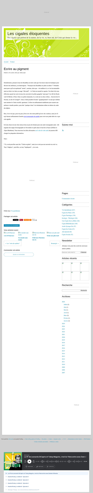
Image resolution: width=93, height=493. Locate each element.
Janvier (66, 321)
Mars (65, 315)
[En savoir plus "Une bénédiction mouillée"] (75, 266)
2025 (63, 323)
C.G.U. (64, 439)
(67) (68, 229)
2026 (63, 302)
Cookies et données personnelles (41, 441)
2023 (63, 329)
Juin (65, 307)
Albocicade (10, 439)
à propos (51, 466)
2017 (63, 345)
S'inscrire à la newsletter (12, 225)
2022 (63, 332)
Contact (12, 62)
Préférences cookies (54, 441)
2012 (63, 359)
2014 (63, 353)
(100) (69, 223)
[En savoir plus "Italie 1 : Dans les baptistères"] (66, 266)
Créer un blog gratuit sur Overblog (32, 439)
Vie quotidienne (15, 211)
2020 (63, 337)
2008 (63, 370)
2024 (63, 326)
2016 (63, 348)
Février (66, 318)
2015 (63, 351)
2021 (63, 334)
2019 (63, 340)
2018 (63, 343)
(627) (68, 210)
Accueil (6, 62)
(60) (67, 232)
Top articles (44, 439)
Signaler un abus (57, 439)
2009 (63, 367)
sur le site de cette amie (41, 130)
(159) (68, 213)
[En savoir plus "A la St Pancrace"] (66, 275)
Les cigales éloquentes (28, 33)
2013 (63, 356)
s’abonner (30, 466)
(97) (69, 226)
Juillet (65, 304)
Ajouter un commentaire (19, 254)
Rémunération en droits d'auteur (75, 439)
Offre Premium (87, 439)
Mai (65, 310)
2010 (63, 364)
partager (41, 466)
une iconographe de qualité (31, 116)
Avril (65, 313)
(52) (67, 234)
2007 (63, 372)
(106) (69, 218)
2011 (63, 362)
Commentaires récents (68, 198)
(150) (68, 215)
